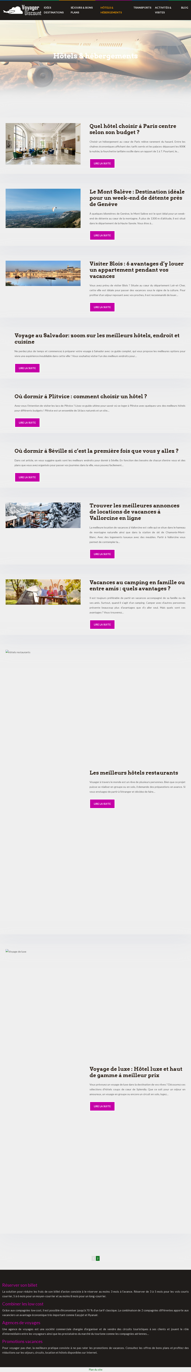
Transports (142, 7)
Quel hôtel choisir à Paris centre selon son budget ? (133, 129)
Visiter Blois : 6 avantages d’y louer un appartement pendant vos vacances (137, 269)
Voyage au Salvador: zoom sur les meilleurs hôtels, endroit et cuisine (97, 338)
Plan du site (95, 1369)
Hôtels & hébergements (111, 10)
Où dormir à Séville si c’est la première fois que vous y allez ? (97, 451)
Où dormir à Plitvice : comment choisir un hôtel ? (81, 396)
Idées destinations (54, 10)
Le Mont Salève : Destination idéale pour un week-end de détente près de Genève (137, 198)
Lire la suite (102, 163)
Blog (184, 7)
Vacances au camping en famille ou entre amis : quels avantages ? (137, 585)
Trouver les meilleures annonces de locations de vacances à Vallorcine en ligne (134, 511)
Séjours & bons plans (82, 10)
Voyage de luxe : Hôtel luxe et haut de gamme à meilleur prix (136, 1072)
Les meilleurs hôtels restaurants (134, 773)
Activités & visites (163, 10)
